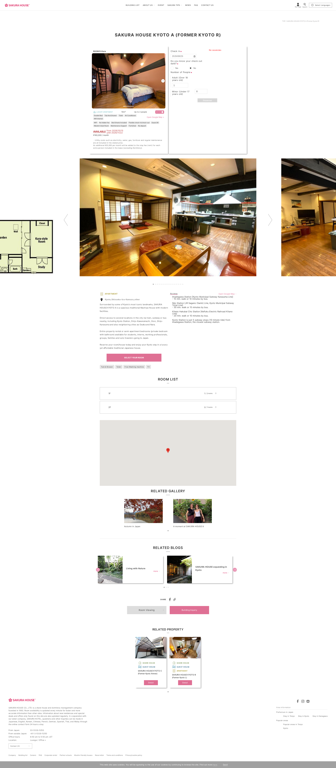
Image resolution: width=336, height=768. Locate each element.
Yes (176, 68)
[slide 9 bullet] (130, 106)
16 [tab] (183, 284)
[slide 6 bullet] (127, 106)
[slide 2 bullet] (124, 106)
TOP (283, 21)
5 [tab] (161, 284)
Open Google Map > (155, 117)
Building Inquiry (189, 610)
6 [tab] (163, 284)
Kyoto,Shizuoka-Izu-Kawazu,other (122, 299)
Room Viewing (146, 610)
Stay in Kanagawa (320, 716)
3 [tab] (157, 284)
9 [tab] (169, 284)
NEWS (188, 5)
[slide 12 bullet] (132, 106)
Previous (66, 220)
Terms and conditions (114, 755)
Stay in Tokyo (289, 716)
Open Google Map (227, 294)
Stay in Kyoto (303, 716)
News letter (99, 755)
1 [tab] (153, 284)
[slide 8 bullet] (129, 106)
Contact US (15, 746)
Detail (151, 682)
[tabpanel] (168, 217)
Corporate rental (50, 755)
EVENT (161, 5)
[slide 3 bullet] (125, 106)
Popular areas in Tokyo (293, 724)
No (194, 68)
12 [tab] (175, 284)
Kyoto (285, 728)
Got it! (225, 765)
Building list (23, 755)
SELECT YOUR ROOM (134, 357)
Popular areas (282, 720)
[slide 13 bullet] (133, 106)
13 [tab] (177, 284)
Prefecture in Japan (284, 712)
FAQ (196, 5)
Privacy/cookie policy (133, 755)
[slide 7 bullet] (128, 106)
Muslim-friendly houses (83, 755)
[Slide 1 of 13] (128, 80)
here (215, 765)
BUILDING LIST (133, 5)
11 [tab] (173, 284)
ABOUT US (148, 5)
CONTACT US (207, 5)
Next (270, 220)
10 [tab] (171, 284)
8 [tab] (167, 284)
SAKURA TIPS (173, 5)
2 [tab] (155, 284)
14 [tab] (179, 284)
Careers (33, 755)
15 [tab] (181, 284)
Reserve (207, 100)
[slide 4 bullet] (126, 106)
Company (12, 755)
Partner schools (66, 755)
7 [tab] (165, 284)
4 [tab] (159, 284)
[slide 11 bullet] (131, 106)
